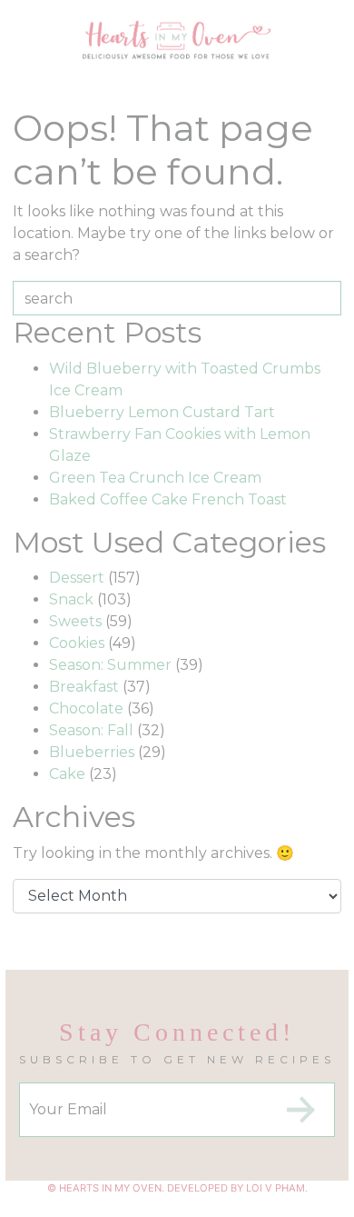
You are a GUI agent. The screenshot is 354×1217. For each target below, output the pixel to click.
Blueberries (91, 752)
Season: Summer (110, 664)
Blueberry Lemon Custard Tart (162, 412)
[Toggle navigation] (29, 51)
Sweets (75, 621)
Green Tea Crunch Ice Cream (155, 477)
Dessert (76, 577)
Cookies (76, 643)
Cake (67, 774)
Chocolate (86, 708)
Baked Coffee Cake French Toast (168, 499)
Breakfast (84, 686)
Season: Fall (91, 730)
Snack (71, 599)
